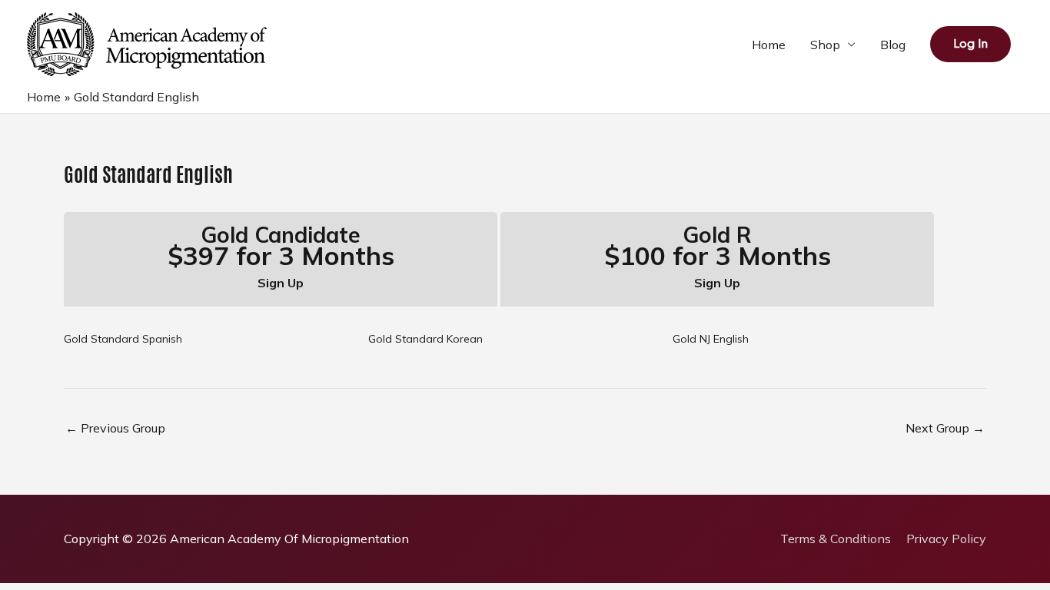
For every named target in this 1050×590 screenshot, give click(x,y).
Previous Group (115, 428)
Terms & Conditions (835, 538)
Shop (825, 44)
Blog (892, 44)
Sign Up (281, 282)
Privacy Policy (946, 538)
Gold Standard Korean (425, 339)
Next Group (945, 428)
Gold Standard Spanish (123, 339)
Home (769, 44)
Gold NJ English (711, 339)
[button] (970, 43)
